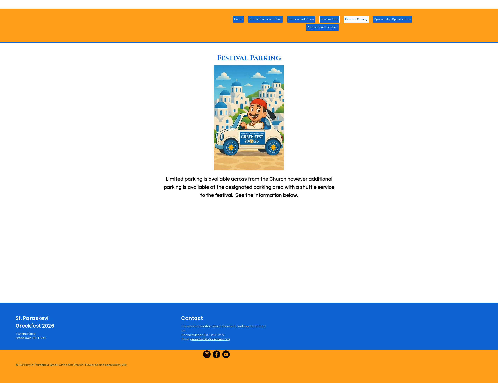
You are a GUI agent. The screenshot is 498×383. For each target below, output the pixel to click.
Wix (124, 364)
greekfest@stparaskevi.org (210, 339)
